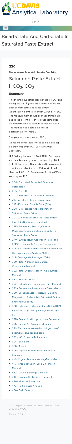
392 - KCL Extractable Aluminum (30, 337)
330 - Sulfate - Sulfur (23, 279)
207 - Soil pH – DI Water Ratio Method (33, 195)
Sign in (35, 21)
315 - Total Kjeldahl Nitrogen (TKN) (31, 257)
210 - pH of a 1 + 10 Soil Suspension (31, 200)
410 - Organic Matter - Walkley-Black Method (36, 359)
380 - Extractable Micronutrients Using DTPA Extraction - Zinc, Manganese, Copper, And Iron (36, 310)
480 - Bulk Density (22, 390)
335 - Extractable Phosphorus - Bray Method (36, 284)
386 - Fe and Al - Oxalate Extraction (31, 324)
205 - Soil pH (19, 191)
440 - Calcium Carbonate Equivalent (32, 377)
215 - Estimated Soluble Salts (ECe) (31, 204)
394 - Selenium (20, 341)
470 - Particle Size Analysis (27, 386)
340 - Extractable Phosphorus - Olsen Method (37, 288)
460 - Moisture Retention (26, 381)
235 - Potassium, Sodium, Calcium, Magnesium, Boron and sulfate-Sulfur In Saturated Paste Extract (34, 231)
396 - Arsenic (19, 346)
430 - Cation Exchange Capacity (29, 372)
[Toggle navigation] (5, 28)
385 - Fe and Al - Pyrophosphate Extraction (35, 319)
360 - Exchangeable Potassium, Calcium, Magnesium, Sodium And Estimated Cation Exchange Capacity (36, 297)
